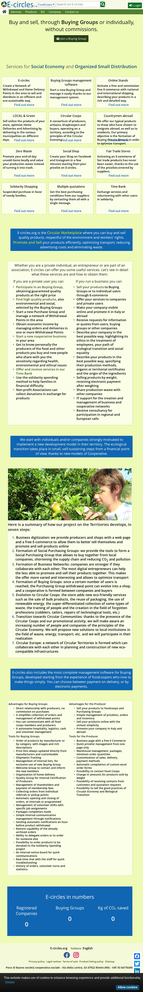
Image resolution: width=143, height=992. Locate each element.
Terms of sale (70, 961)
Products (31, 12)
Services (16, 12)
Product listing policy (91, 961)
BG (43, 12)
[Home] (4, 12)
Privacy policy (37, 961)
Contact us (72, 12)
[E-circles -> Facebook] (67, 956)
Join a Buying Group (73, 38)
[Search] (102, 4)
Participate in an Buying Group (39, 287)
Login (137, 5)
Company (55, 12)
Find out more (24, 105)
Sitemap (110, 961)
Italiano (76, 948)
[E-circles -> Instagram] (76, 956)
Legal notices (53, 961)
